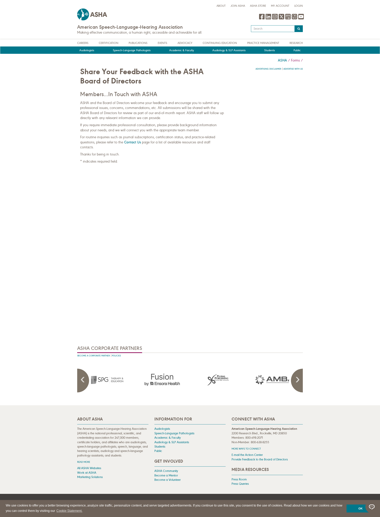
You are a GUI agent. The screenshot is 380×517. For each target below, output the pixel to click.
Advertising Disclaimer (268, 69)
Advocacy (185, 43)
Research (296, 43)
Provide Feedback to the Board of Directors (260, 459)
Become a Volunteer (167, 480)
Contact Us (132, 142)
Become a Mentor (166, 475)
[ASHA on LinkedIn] (269, 18)
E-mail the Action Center (247, 455)
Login (298, 6)
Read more (83, 461)
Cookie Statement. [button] (69, 510)
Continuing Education (220, 43)
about (221, 6)
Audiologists (86, 50)
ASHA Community (166, 471)
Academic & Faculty (181, 50)
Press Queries (240, 484)
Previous (83, 380)
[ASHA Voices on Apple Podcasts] (294, 18)
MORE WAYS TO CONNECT (246, 448)
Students (269, 50)
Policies (116, 355)
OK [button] (360, 508)
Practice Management (263, 43)
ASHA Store (258, 6)
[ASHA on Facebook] (262, 18)
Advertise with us (293, 69)
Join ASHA (238, 6)
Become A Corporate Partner (93, 355)
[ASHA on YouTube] (301, 18)
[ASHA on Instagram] (275, 18)
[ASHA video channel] (288, 18)
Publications (138, 43)
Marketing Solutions (90, 477)
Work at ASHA (86, 472)
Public (297, 50)
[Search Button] (299, 28)
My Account (280, 6)
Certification (108, 43)
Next (297, 380)
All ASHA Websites (89, 468)
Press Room (239, 479)
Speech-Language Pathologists (132, 50)
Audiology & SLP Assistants (229, 50)
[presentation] (110, 380)
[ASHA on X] (282, 18)
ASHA (282, 60)
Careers (82, 43)
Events (162, 43)
